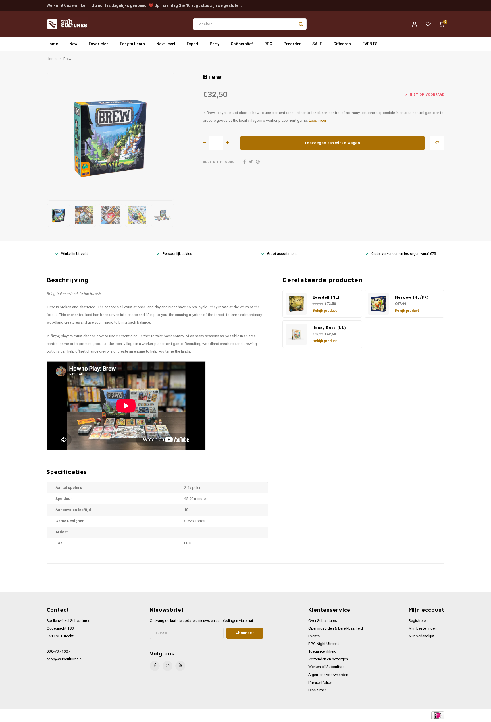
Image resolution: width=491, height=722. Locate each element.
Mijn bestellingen (423, 628)
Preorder (292, 44)
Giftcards (342, 44)
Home (52, 44)
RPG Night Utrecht (323, 644)
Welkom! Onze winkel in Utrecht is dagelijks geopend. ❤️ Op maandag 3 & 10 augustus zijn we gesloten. (144, 6)
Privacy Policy (320, 682)
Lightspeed (123, 715)
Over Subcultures (322, 621)
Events (314, 636)
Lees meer (317, 120)
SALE (317, 44)
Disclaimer (317, 690)
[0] (441, 24)
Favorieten (99, 44)
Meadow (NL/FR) (411, 297)
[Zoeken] (301, 24)
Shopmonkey (161, 715)
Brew (67, 58)
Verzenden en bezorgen (328, 659)
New (73, 44)
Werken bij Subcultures (327, 667)
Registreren (418, 621)
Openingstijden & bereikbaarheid (335, 628)
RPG (268, 44)
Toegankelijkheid (322, 651)
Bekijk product (325, 310)
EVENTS (370, 44)
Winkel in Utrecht (74, 253)
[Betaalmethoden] (437, 715)
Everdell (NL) (326, 297)
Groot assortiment (282, 253)
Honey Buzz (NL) (329, 327)
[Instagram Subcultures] (167, 666)
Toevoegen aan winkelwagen (332, 143)
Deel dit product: (220, 162)
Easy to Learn (132, 44)
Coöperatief (242, 44)
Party (214, 44)
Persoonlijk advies (177, 253)
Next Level (165, 44)
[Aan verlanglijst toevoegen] (437, 143)
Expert (192, 44)
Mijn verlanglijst (421, 636)
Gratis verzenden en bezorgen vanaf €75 (403, 253)
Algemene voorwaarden (328, 675)
